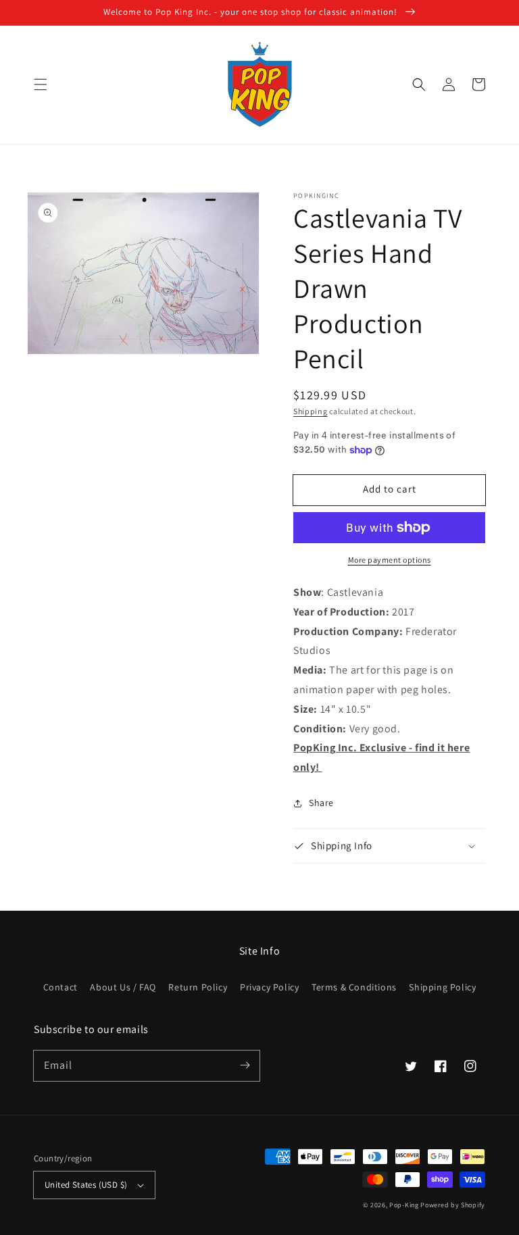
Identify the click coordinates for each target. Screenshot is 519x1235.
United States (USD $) (86, 1184)
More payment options (389, 560)
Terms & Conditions (354, 987)
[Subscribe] (245, 1065)
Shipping (310, 411)
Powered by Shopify (452, 1205)
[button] (40, 84)
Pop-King (404, 1205)
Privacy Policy (269, 987)
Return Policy (197, 987)
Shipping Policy (442, 987)
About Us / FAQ (122, 987)
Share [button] (321, 803)
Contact (60, 987)
